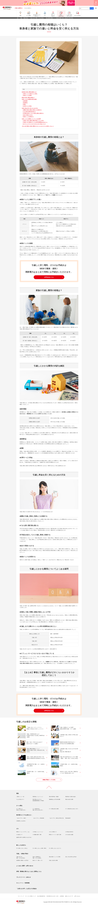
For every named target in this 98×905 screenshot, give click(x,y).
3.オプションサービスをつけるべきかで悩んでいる (34, 123)
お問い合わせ (77, 896)
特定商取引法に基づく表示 (53, 896)
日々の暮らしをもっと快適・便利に (40, 848)
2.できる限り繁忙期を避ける (29, 111)
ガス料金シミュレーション (38, 831)
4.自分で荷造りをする (28, 115)
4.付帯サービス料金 (27, 106)
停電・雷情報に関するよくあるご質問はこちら (29, 871)
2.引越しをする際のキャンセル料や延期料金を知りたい (35, 122)
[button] (96, 8)
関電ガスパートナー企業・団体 (55, 834)
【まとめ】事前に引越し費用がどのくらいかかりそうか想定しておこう (38, 126)
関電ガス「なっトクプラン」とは (22, 831)
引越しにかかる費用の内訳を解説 (29, 99)
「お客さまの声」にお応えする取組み (26, 888)
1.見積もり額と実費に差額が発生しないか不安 (33, 120)
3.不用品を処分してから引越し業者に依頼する (33, 113)
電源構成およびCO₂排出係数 (54, 799)
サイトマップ (21, 896)
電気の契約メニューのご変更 (54, 856)
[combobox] (84, 8)
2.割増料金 (25, 102)
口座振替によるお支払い (21, 820)
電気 (17, 793)
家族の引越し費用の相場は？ (28, 97)
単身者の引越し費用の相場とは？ (29, 91)
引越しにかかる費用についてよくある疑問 (31, 118)
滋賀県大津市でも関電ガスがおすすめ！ (24, 837)
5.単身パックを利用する (28, 116)
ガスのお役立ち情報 (69, 834)
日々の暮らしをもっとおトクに (55, 848)
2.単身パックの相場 (27, 95)
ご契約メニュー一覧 (20, 796)
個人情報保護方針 (41, 896)
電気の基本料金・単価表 (54, 796)
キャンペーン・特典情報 (23, 883)
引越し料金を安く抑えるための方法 (30, 108)
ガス (17, 828)
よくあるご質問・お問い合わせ (24, 865)
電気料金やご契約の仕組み (70, 796)
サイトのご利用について (30, 896)
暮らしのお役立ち (21, 845)
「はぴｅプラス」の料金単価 (38, 818)
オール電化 (19, 805)
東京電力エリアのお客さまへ (24, 815)
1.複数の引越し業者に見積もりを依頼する (32, 109)
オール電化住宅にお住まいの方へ (71, 808)
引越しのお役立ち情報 (53, 860)
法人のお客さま (28, 8)
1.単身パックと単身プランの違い (30, 93)
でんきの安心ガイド (20, 799)
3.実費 (24, 104)
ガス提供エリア (19, 834)
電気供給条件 (68, 818)
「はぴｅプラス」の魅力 (21, 818)
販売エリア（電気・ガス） (38, 860)
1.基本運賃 (25, 100)
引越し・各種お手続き (22, 853)
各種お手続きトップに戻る (49, 779)
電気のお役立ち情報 (69, 799)
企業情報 (62, 896)
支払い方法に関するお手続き (71, 856)
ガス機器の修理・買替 (37, 834)
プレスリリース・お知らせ (23, 877)
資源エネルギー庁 (69, 896)
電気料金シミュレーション (38, 796)
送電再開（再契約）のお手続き (22, 860)
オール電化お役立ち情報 (54, 808)
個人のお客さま (18, 8)
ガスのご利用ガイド (53, 831)
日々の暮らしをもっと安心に (22, 848)
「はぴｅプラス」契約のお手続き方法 (56, 818)
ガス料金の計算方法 (69, 831)
